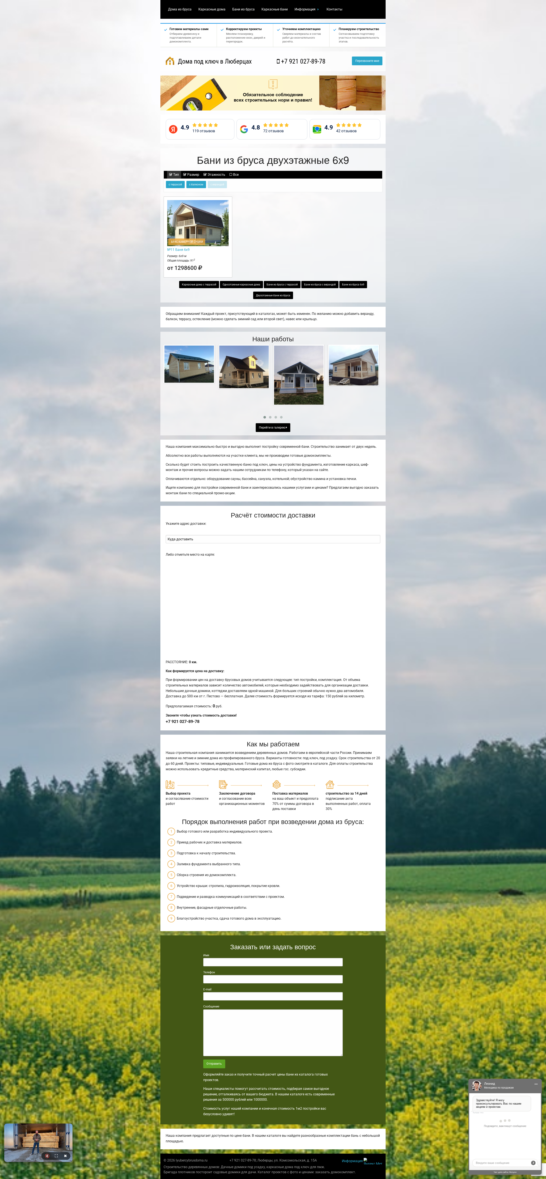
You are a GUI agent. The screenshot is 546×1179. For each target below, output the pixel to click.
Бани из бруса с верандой (320, 284)
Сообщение (211, 1006)
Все (235, 175)
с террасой (175, 184)
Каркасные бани (274, 9)
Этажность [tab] (216, 175)
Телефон (209, 972)
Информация (305, 9)
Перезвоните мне (367, 61)
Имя (206, 955)
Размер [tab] (192, 175)
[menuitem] (180, 9)
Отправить (214, 1064)
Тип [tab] (175, 175)
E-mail (207, 989)
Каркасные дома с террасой (199, 284)
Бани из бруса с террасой (282, 284)
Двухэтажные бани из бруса (273, 295)
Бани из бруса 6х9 (353, 284)
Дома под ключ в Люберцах (214, 61)
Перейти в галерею (272, 427)
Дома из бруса (180, 9)
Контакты (334, 9)
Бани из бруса (243, 9)
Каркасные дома (211, 9)
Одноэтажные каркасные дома (241, 284)
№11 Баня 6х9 (178, 250)
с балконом (196, 184)
